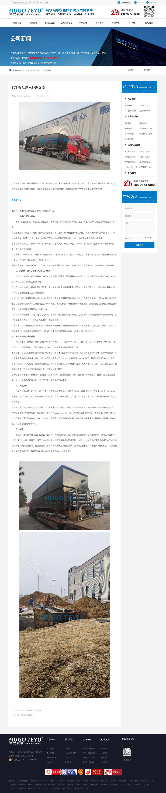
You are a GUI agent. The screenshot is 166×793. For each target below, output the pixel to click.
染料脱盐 (128, 123)
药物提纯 (143, 123)
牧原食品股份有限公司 (91, 748)
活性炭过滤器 (130, 157)
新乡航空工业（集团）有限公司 (94, 758)
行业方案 (116, 23)
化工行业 (104, 748)
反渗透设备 (143, 105)
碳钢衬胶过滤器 (145, 167)
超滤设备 (128, 105)
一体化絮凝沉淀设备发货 (31, 710)
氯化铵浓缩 (129, 139)
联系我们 (149, 23)
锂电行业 (104, 758)
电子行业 (104, 753)
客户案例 (99, 23)
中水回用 (83, 23)
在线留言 (140, 3)
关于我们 (132, 23)
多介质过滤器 (144, 162)
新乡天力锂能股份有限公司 (92, 762)
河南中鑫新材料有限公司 (91, 753)
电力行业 (104, 762)
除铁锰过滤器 (130, 162)
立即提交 (139, 245)
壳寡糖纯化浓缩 (145, 134)
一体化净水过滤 (131, 167)
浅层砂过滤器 (130, 151)
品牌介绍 (68, 748)
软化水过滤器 (144, 151)
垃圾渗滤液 (129, 134)
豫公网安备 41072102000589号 (25, 760)
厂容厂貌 (68, 758)
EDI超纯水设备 (131, 111)
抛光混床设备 (144, 111)
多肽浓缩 (128, 128)
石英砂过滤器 (144, 157)
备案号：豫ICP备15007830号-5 (22, 756)
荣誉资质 (68, 762)
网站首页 (17, 23)
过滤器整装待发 (27, 715)
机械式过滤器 (66, 23)
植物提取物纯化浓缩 (147, 128)
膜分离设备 (50, 23)
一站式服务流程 (70, 753)
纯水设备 (34, 23)
